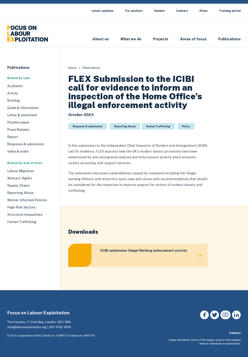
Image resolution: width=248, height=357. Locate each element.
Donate (159, 11)
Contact (182, 11)
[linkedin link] (236, 315)
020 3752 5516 (60, 327)
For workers (134, 11)
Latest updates (103, 11)
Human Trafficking (158, 126)
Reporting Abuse (125, 126)
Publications (229, 39)
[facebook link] (204, 315)
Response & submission (88, 126)
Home (72, 68)
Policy (186, 126)
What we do (130, 39)
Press (204, 11)
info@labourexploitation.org (27, 327)
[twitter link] (214, 315)
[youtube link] (225, 315)
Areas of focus (193, 39)
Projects (160, 39)
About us (100, 39)
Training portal (230, 11)
